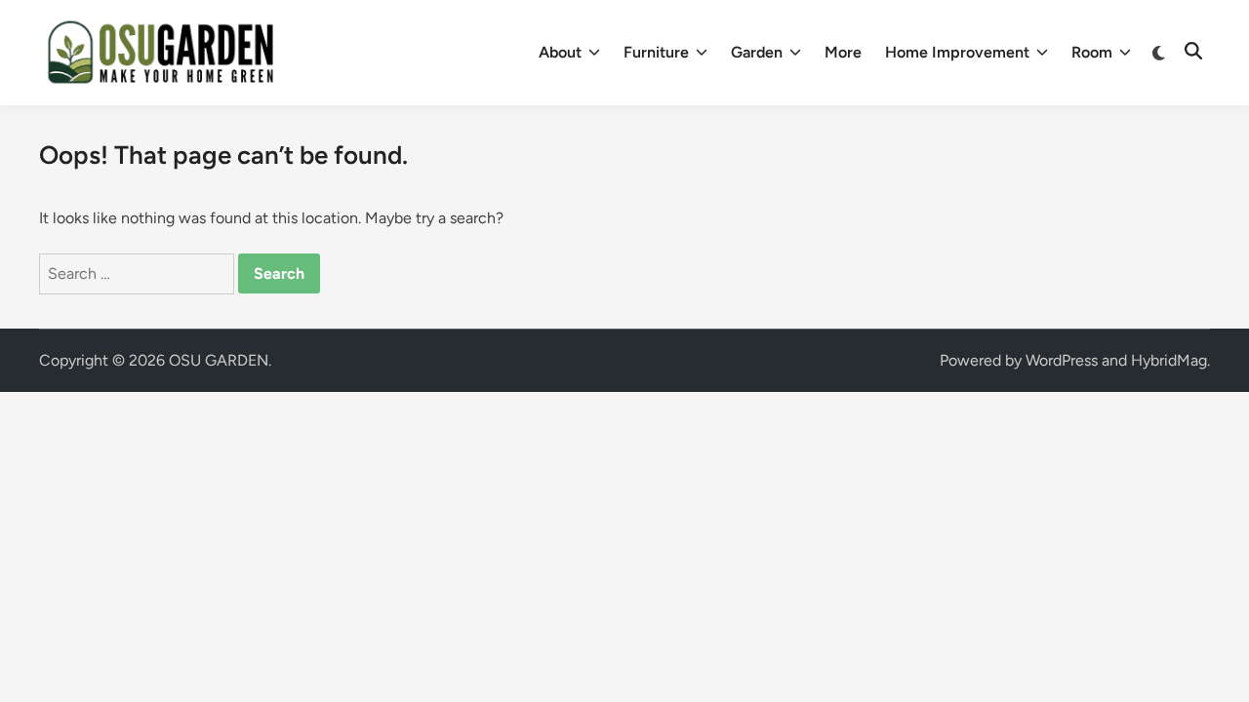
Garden (757, 52)
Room (1091, 52)
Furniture (656, 52)
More (843, 52)
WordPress (1062, 360)
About (560, 52)
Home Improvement (957, 52)
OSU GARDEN (218, 360)
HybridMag (1169, 360)
